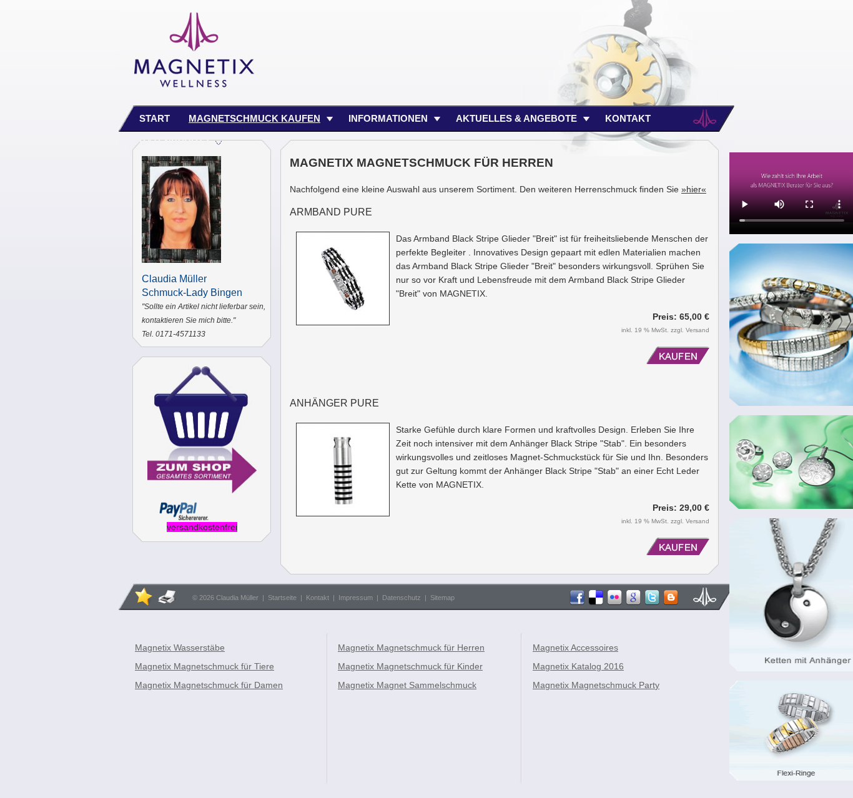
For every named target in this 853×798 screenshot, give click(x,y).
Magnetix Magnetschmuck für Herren (411, 648)
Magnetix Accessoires (575, 648)
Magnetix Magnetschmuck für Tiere (204, 666)
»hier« (693, 189)
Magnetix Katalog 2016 (578, 666)
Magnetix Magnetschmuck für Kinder (410, 666)
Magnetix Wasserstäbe (180, 648)
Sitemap (442, 597)
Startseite (282, 597)
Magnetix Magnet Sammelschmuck (407, 685)
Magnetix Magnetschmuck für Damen (209, 685)
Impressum (355, 597)
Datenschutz (401, 597)
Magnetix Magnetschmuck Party (596, 685)
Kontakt (317, 597)
